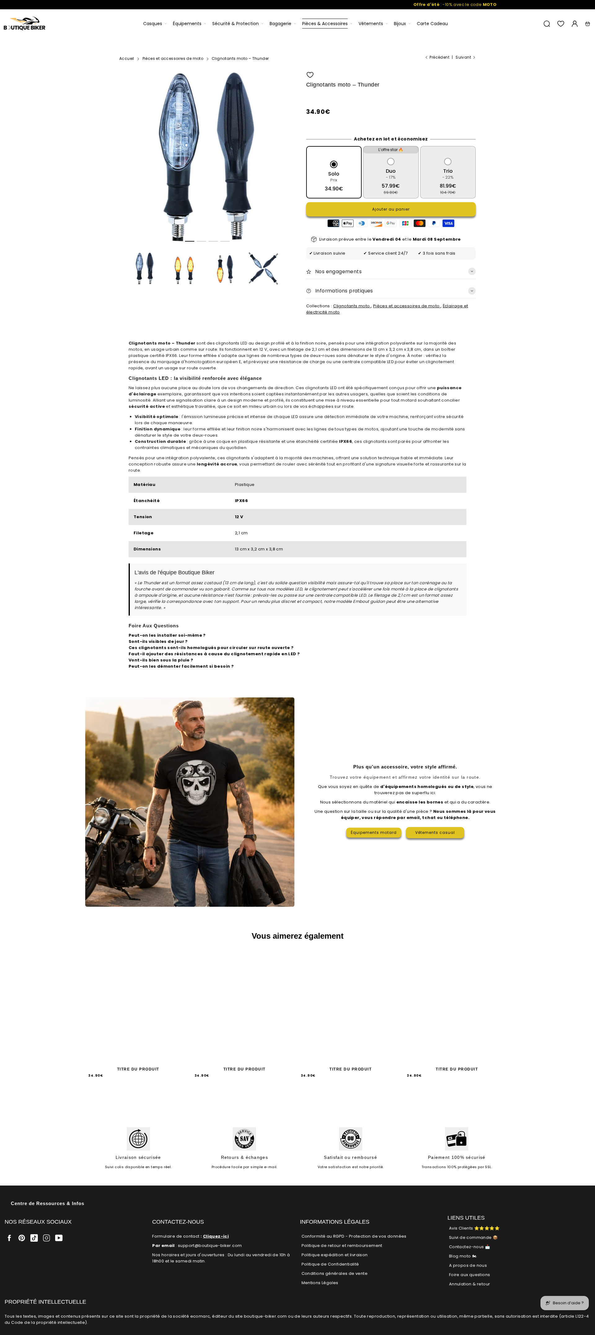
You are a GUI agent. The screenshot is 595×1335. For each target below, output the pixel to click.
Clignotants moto (352, 306)
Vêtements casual (435, 832)
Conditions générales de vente (335, 1273)
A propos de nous (468, 1265)
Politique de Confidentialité (330, 1264)
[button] (189, 241)
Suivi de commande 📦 (473, 1237)
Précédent (439, 57)
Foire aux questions (469, 1275)
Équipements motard (374, 832)
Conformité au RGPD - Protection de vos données (354, 1236)
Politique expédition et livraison (335, 1255)
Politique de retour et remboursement (342, 1245)
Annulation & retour (469, 1284)
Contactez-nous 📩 (469, 1247)
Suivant (463, 57)
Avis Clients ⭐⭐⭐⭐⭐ (474, 1228)
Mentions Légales (320, 1283)
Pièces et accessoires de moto (407, 306)
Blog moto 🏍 (462, 1256)
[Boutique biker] (25, 24)
